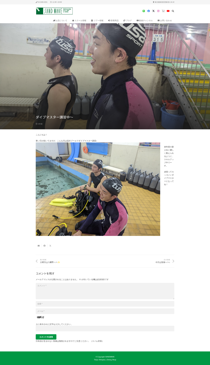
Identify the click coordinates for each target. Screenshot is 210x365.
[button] (173, 11)
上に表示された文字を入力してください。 (54, 324)
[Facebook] (148, 11)
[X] (153, 11)
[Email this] (39, 246)
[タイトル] (143, 11)
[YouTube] (168, 11)
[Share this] (44, 246)
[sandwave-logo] (54, 11)
